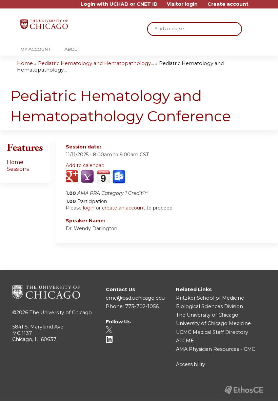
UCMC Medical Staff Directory (212, 332)
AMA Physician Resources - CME (215, 349)
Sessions (18, 169)
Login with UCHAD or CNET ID (119, 4)
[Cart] (256, 7)
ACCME (185, 341)
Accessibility (190, 364)
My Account (35, 49)
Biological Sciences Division (209, 306)
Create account (228, 4)
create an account (123, 208)
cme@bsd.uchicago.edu (135, 298)
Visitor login (182, 4)
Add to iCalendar (103, 176)
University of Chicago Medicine (213, 323)
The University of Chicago (60, 312)
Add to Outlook (119, 177)
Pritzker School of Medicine (210, 298)
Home (25, 63)
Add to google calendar (73, 177)
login (89, 208)
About (72, 49)
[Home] (44, 24)
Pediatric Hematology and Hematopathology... (96, 63)
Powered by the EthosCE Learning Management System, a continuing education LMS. (244, 390)
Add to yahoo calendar (88, 177)
